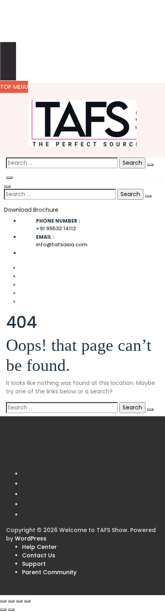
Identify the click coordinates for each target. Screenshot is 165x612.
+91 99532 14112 (58, 224)
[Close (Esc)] (27, 601)
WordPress (30, 538)
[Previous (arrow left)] (3, 609)
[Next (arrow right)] (11, 609)
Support (34, 564)
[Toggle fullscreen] (11, 601)
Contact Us (38, 555)
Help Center (39, 547)
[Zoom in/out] (3, 601)
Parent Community (49, 572)
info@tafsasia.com (61, 240)
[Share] (19, 601)
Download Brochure (31, 210)
